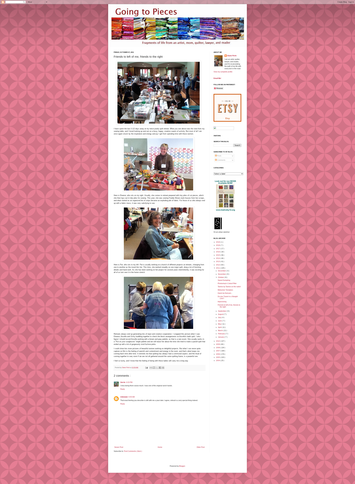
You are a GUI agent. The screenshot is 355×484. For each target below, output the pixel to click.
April (220, 327)
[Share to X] (157, 367)
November (222, 274)
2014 (218, 258)
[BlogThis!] (154, 367)
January (221, 337)
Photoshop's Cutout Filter (227, 283)
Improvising (222, 302)
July (219, 317)
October (221, 277)
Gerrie (122, 382)
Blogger (182, 466)
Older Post (201, 447)
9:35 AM (132, 397)
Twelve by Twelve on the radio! (229, 287)
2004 (218, 361)
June (220, 321)
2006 (218, 354)
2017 (218, 249)
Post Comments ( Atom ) (133, 451)
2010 (218, 341)
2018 (218, 245)
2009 (218, 344)
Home (160, 447)
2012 (218, 265)
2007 (218, 351)
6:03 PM (129, 382)
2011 (218, 268)
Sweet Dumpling (224, 280)
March (220, 331)
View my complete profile (223, 72)
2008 (218, 348)
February (221, 334)
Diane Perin (231, 56)
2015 (218, 255)
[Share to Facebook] (160, 367)
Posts (219, 156)
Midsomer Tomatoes (225, 290)
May (220, 324)
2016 (218, 252)
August (221, 314)
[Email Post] (146, 367)
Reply (122, 389)
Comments (221, 160)
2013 (218, 261)
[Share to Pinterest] (163, 367)
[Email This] (150, 367)
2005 (218, 357)
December (222, 271)
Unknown (124, 397)
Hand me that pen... (225, 293)
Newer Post (118, 447)
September (222, 311)
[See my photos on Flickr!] (224, 129)
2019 (218, 242)
